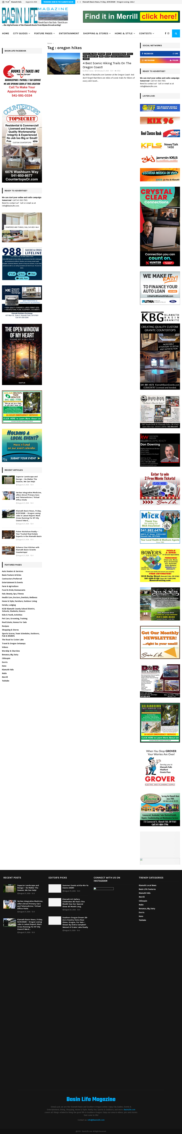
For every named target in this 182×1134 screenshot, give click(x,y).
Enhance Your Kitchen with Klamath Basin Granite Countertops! (27, 549)
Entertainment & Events (12, 582)
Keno (85, 56)
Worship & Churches (11, 651)
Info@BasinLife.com (96, 1120)
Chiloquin (101, 54)
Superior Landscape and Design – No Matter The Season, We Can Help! (27, 479)
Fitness (129, 54)
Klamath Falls (93, 56)
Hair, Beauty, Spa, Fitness (13, 594)
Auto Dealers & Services (12, 571)
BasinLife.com (129, 1110)
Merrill (107, 56)
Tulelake (86, 59)
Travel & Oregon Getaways (13, 643)
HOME (5, 33)
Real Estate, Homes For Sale (14, 622)
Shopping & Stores (10, 630)
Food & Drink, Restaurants (13, 590)
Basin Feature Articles (11, 575)
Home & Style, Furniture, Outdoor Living (19, 601)
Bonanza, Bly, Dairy (89, 54)
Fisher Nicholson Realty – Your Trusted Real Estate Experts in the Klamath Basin (115, 2)
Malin (101, 56)
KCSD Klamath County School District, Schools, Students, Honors (18, 610)
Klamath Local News (147, 885)
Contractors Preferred (12, 579)
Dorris (108, 54)
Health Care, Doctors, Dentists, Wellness (19, 597)
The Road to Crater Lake (13, 640)
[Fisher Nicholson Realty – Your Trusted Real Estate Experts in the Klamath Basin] (8, 534)
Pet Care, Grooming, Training (14, 618)
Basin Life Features (147, 889)
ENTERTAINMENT (69, 33)
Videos (5, 647)
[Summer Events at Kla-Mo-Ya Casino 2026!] (54, 888)
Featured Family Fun (118, 54)
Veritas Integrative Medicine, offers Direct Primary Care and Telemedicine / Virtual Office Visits (29, 496)
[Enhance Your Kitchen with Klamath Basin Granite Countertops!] (8, 550)
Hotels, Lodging (9, 605)
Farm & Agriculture (10, 586)
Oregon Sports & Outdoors (120, 56)
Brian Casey (89, 71)
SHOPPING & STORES (95, 33)
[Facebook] (166, 33)
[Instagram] (169, 33)
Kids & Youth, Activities (12, 615)
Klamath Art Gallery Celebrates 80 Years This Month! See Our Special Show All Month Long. (73, 903)
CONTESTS (145, 33)
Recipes (5, 626)
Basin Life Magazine (91, 1099)
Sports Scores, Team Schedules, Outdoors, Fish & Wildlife (20, 634)
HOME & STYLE (124, 33)
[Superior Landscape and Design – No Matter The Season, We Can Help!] (8, 480)
